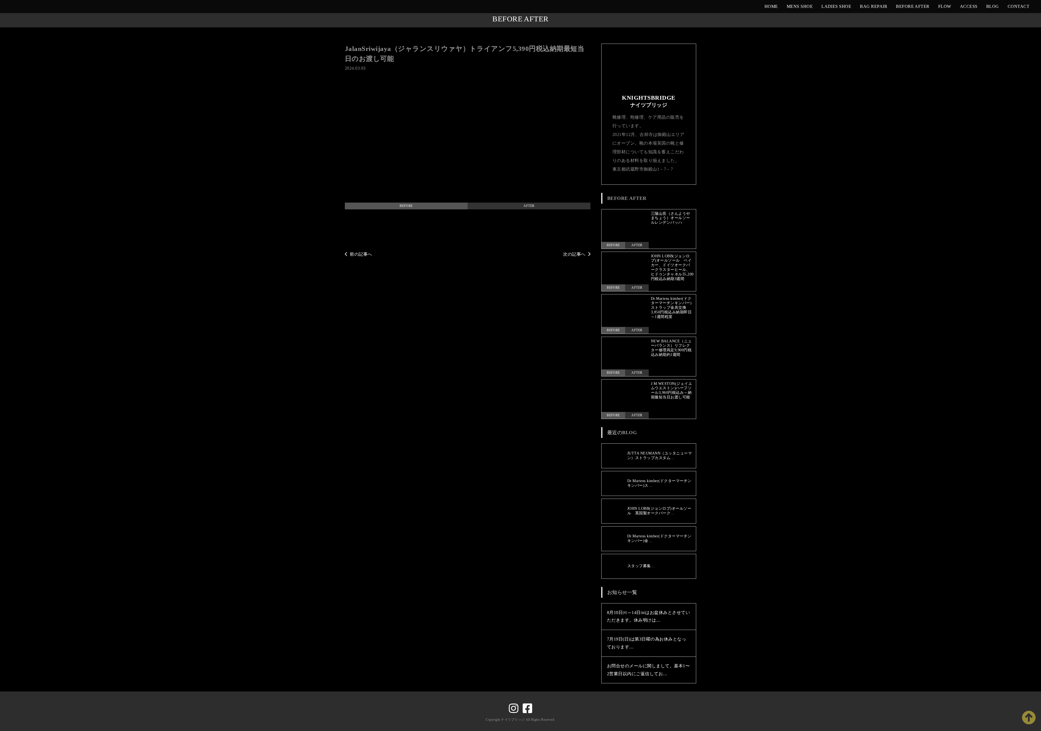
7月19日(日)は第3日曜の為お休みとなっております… (646, 643)
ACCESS (969, 6)
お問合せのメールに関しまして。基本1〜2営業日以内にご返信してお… (648, 670)
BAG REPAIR (873, 6)
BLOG (992, 6)
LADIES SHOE (836, 6)
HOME (771, 6)
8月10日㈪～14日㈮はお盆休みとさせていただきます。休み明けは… (648, 616)
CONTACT (1018, 6)
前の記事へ (361, 254)
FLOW (944, 6)
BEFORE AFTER (913, 6)
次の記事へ (574, 254)
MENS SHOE (800, 6)
